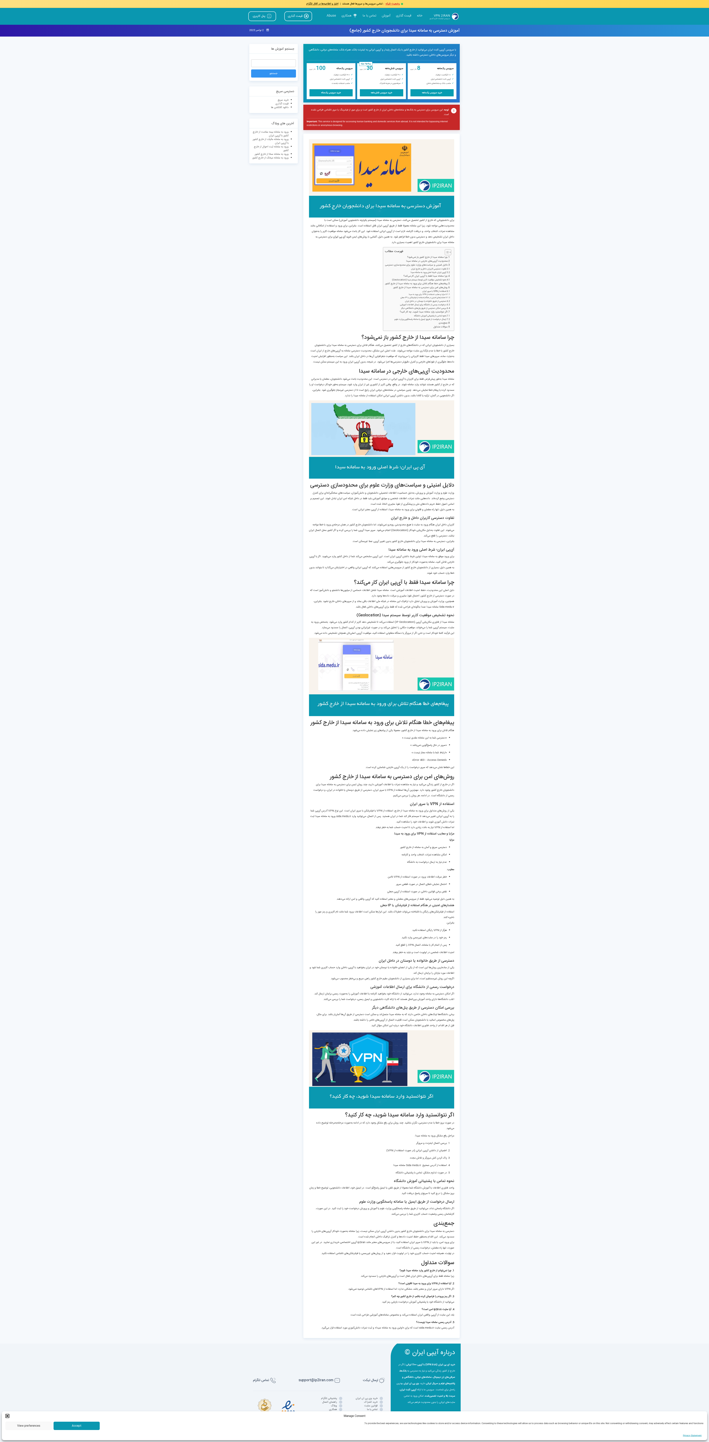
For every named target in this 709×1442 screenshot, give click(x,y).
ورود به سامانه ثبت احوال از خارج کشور (271, 149)
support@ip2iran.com (316, 1380)
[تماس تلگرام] (273, 1380)
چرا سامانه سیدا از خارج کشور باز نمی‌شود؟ (427, 257)
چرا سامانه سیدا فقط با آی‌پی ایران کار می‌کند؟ (425, 276)
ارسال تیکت (370, 1380)
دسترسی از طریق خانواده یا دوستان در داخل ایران (425, 301)
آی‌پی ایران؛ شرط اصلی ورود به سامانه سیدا (428, 272)
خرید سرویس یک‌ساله (331, 93)
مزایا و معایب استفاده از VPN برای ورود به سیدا (427, 294)
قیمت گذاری (403, 15)
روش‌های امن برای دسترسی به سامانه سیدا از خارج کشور (420, 288)
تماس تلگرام (261, 1380)
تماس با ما (369, 15)
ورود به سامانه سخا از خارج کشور (272, 154)
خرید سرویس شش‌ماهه (381, 93)
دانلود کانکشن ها (280, 107)
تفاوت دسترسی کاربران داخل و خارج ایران (428, 269)
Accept (76, 1426)
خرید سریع (283, 100)
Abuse (331, 15)
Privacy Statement (692, 1435)
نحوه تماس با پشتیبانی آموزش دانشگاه (430, 316)
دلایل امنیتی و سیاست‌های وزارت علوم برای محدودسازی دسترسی (416, 265)
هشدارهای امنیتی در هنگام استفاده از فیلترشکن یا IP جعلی (422, 297)
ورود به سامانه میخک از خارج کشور (270, 158)
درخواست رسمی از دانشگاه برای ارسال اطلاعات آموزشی (423, 305)
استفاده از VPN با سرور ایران (434, 291)
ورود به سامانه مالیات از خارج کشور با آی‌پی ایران (271, 141)
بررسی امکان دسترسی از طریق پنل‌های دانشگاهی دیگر (423, 308)
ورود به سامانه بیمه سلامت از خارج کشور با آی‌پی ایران (271, 134)
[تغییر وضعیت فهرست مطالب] (446, 252)
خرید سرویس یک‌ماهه (432, 93)
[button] (7, 1416)
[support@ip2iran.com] (337, 1380)
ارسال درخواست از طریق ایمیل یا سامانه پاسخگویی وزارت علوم (420, 319)
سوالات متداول (440, 327)
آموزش (386, 15)
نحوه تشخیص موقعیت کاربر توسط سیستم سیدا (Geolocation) (419, 280)
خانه (419, 15)
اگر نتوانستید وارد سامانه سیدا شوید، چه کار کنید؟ (424, 312)
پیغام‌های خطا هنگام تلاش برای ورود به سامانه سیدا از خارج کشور (416, 284)
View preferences (28, 1426)
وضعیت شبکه (393, 4)
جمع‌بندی (443, 323)
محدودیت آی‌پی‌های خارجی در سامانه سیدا (427, 261)
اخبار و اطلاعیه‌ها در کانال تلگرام (322, 4)
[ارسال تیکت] (382, 1380)
